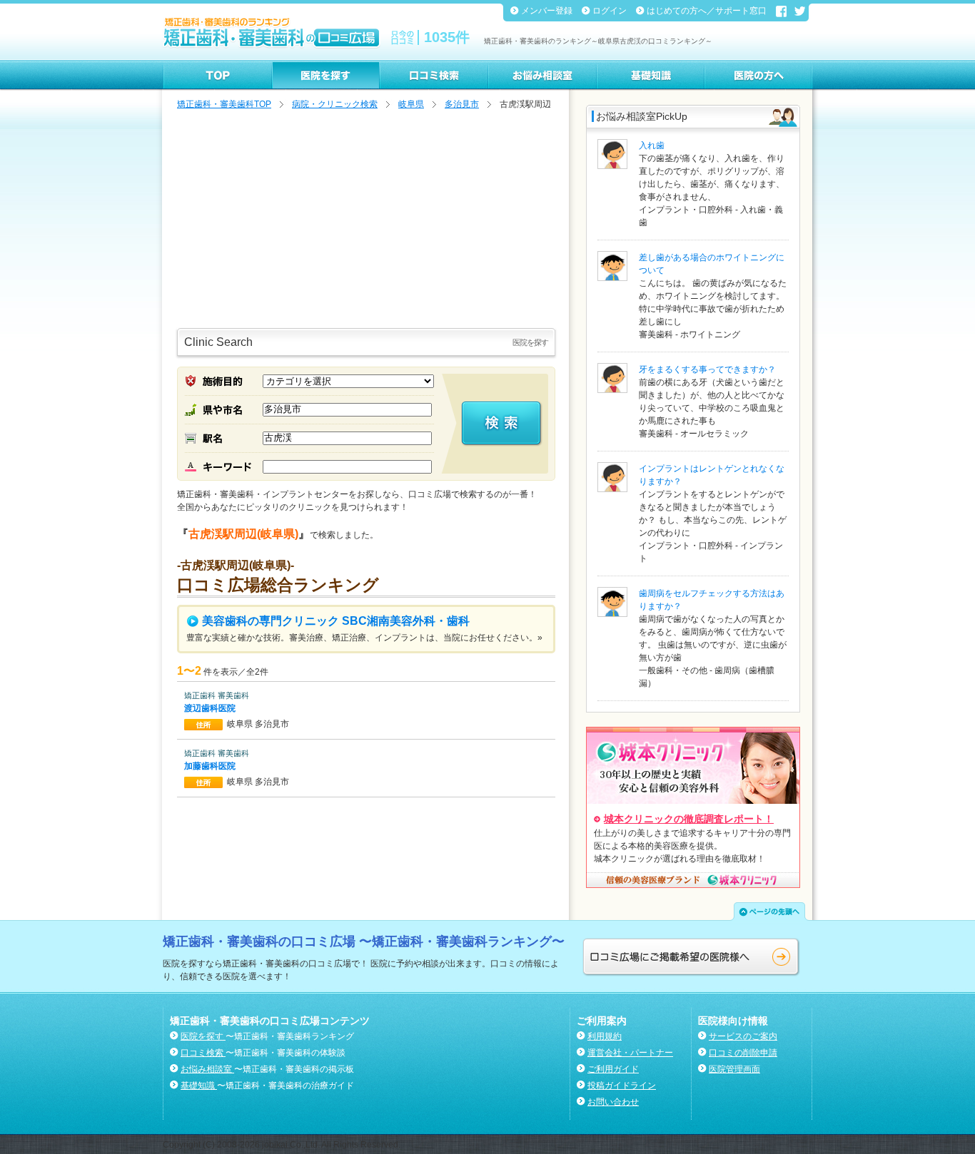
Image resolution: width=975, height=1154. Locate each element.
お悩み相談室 (207, 1069)
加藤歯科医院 (211, 766)
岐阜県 (411, 104)
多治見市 (462, 104)
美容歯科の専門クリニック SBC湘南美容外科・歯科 (334, 621)
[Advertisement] (366, 221)
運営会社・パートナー (630, 1053)
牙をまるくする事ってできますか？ (707, 369)
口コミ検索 (203, 1053)
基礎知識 (199, 1086)
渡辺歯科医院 (211, 708)
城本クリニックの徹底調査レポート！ (689, 818)
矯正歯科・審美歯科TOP (224, 104)
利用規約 (604, 1036)
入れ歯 (652, 145)
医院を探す (203, 1036)
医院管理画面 (734, 1069)
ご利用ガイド (613, 1069)
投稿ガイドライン (621, 1086)
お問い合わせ (613, 1102)
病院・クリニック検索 (335, 104)
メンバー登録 (548, 11)
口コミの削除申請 (743, 1053)
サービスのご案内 (743, 1036)
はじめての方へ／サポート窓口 (708, 11)
